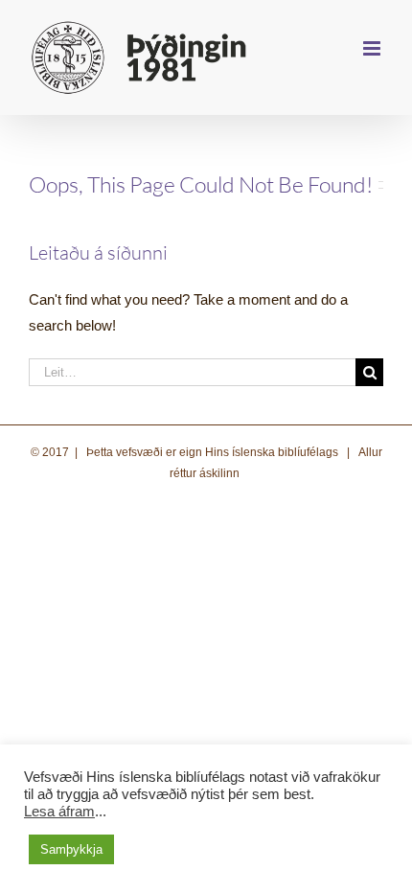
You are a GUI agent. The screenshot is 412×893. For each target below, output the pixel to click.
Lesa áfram (59, 811)
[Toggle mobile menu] (373, 48)
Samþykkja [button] (71, 849)
